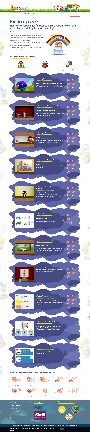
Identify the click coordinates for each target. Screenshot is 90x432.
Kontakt (14, 418)
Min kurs (55, 14)
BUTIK (75, 14)
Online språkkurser (25, 13)
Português (41, 0)
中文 (53, 0)
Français (26, 0)
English (20, 0)
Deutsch (17, 0)
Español (23, 0)
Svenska (44, 0)
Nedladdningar (45, 14)
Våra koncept (16, 405)
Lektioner (15, 409)
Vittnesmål (15, 412)
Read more (74, 428)
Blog (65, 14)
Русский (50, 0)
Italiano (29, 0)
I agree (62, 428)
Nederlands (36, 0)
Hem (15, 14)
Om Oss (14, 402)
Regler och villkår (17, 415)
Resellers (15, 421)
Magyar (32, 0)
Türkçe (47, 0)
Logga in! (78, 0)
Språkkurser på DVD (35, 13)
